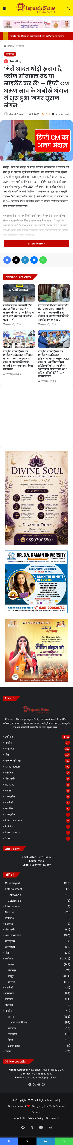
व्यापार (8, 790)
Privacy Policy (35, 1118)
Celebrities (14, 900)
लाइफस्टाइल (14, 1045)
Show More (35, 243)
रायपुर (10, 976)
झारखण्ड (12, 1028)
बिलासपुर (12, 970)
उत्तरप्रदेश (10, 796)
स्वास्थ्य (11, 981)
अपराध (11, 964)
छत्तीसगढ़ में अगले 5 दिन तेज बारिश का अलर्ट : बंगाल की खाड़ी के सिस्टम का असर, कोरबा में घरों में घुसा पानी (18, 313)
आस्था (11, 1016)
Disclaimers (52, 1118)
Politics (9, 826)
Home (10, 45)
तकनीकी (9, 802)
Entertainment (13, 820)
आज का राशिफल (13, 760)
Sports (9, 838)
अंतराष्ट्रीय (10, 778)
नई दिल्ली (12, 1034)
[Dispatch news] (36, 8)
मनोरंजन (9, 772)
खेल (7, 754)
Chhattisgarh (13, 766)
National (10, 784)
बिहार (10, 1039)
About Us (19, 1118)
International (12, 832)
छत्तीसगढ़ (20, 45)
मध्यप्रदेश (9, 748)
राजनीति (9, 808)
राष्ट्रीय (8, 742)
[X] (34, 1084)
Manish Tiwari (16, 114)
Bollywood (14, 894)
